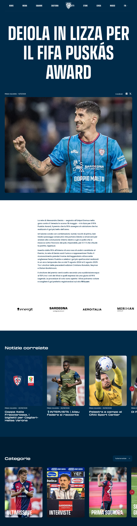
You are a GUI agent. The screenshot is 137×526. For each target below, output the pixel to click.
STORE (85, 5)
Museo (112, 5)
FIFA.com (85, 281)
